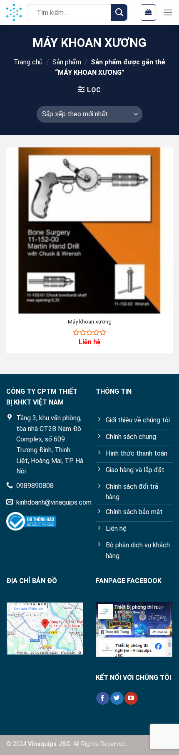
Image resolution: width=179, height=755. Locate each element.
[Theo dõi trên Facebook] (102, 698)
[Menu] (168, 12)
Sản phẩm (66, 62)
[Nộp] (119, 12)
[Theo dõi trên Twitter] (116, 698)
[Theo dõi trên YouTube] (130, 698)
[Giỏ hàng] (148, 12)
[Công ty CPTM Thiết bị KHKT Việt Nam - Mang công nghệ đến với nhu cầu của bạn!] (14, 12)
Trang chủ (28, 62)
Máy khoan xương (90, 321)
